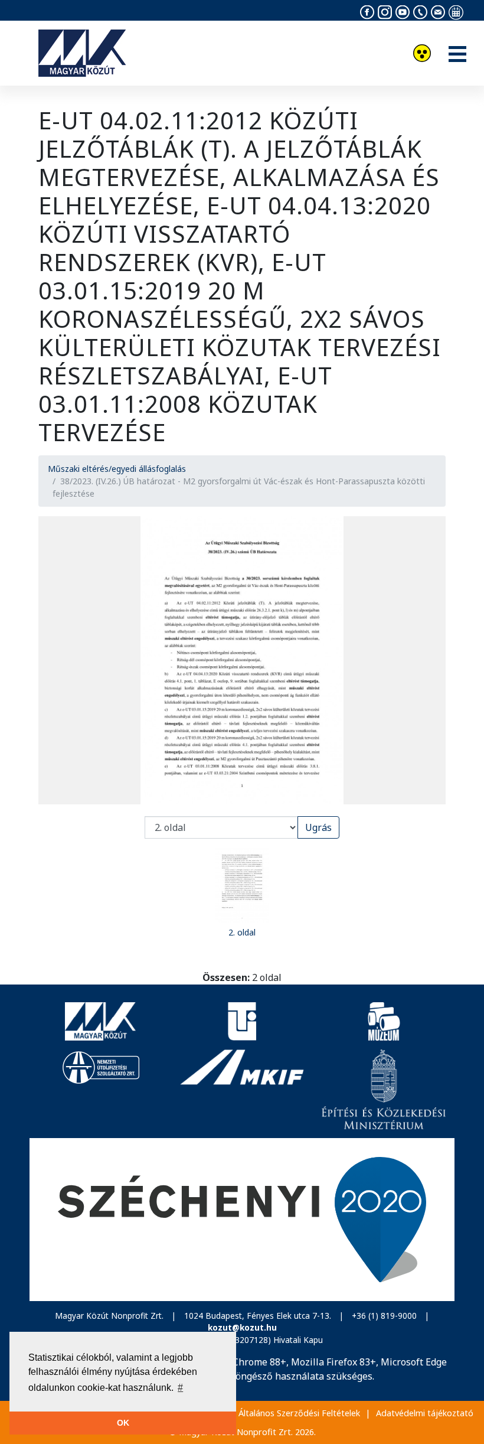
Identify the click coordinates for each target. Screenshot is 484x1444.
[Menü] (457, 55)
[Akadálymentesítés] (422, 54)
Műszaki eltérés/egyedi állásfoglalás (117, 468)
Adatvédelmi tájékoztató (424, 1413)
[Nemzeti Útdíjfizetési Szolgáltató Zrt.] (100, 1089)
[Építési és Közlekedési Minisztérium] (383, 1089)
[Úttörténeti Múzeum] (383, 1021)
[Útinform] (242, 1021)
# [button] (180, 1388)
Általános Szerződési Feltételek (299, 1413)
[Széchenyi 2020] (242, 1219)
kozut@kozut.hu (242, 1327)
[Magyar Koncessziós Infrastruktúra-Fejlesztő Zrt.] (242, 1089)
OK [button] (123, 1422)
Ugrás (318, 827)
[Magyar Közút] (100, 1021)
